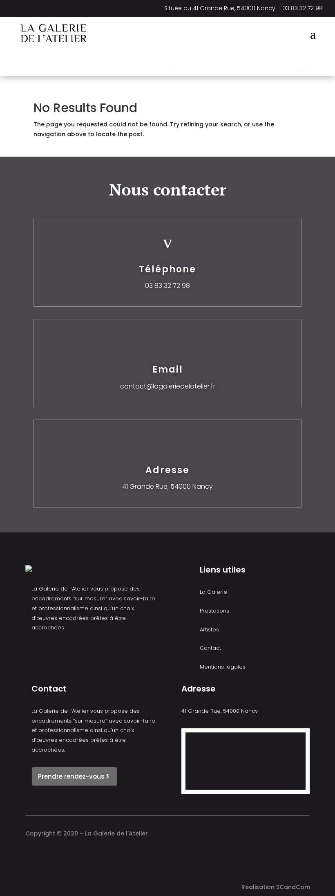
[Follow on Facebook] (84, 62)
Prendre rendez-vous (71, 776)
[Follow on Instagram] (100, 62)
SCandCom (293, 887)
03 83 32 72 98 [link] (302, 8)
